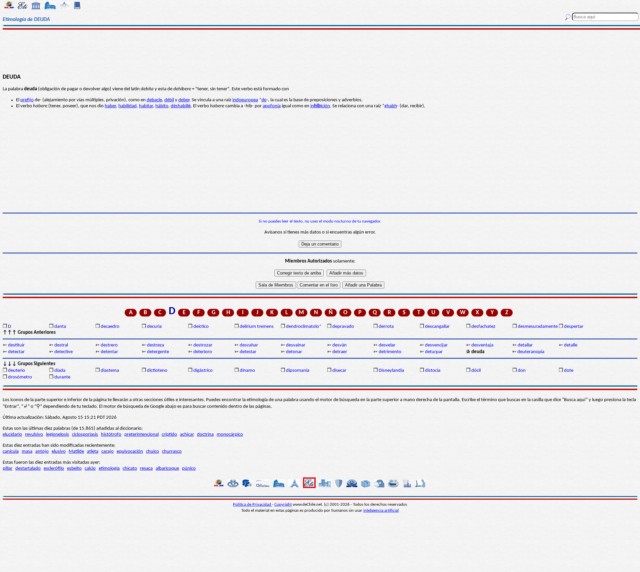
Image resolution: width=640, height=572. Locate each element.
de (263, 100)
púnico (189, 468)
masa (27, 451)
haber (110, 106)
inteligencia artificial (381, 510)
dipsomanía (297, 370)
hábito (161, 106)
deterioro (202, 351)
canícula (11, 451)
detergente (158, 351)
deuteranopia (530, 351)
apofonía (272, 106)
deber (183, 100)
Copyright (283, 504)
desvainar (295, 345)
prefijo (27, 100)
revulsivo (34, 434)
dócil (476, 370)
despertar (573, 326)
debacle (154, 100)
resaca (146, 468)
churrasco (172, 451)
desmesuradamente (538, 326)
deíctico (201, 326)
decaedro (110, 326)
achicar (187, 434)
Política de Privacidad (252, 504)
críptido (169, 434)
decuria (154, 326)
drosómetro (20, 377)
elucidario (12, 434)
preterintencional (141, 434)
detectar (16, 351)
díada (59, 370)
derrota (386, 326)
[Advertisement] (320, 51)
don (522, 370)
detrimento (390, 351)
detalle (570, 345)
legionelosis (57, 434)
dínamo (247, 370)
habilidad (127, 106)
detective (63, 351)
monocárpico (230, 434)
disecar (339, 370)
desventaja (482, 345)
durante (62, 377)
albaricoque (167, 468)
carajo (107, 451)
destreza (155, 345)
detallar (525, 345)
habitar (146, 106)
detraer (339, 351)
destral (61, 345)
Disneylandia (391, 370)
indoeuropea (245, 100)
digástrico (203, 370)
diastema (110, 370)
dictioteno (157, 370)
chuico (152, 451)
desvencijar (436, 345)
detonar (294, 351)
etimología (109, 468)
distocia (432, 370)
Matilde (76, 451)
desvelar (387, 345)
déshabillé (181, 106)
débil (169, 100)
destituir (16, 345)
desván (339, 345)
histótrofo (111, 434)
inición (320, 106)
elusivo (59, 451)
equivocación (130, 451)
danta (60, 326)
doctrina (205, 434)
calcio (90, 468)
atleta (92, 451)
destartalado (28, 468)
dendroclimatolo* (303, 326)
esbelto (74, 468)
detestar (248, 351)
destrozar (202, 345)
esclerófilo (54, 468)
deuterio (16, 370)
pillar (7, 468)
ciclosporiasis (85, 434)
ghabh (390, 106)
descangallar (437, 326)
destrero (109, 345)
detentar (109, 351)
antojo (42, 451)
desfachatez (483, 326)
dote (568, 370)
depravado (343, 326)
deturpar (434, 351)
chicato (130, 468)
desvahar (249, 345)
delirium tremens (257, 326)
